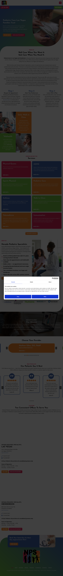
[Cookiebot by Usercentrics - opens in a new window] (52, 278)
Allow (45, 296)
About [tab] (50, 281)
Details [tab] (31, 281)
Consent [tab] (13, 281)
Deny (18, 296)
